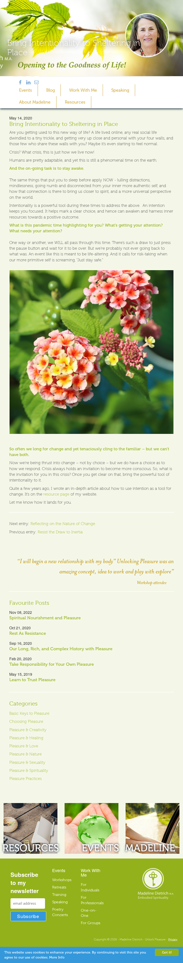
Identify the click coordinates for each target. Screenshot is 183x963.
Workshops (61, 880)
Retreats (59, 887)
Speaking (120, 90)
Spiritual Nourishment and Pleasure (45, 617)
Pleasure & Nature (25, 754)
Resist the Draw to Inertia (60, 532)
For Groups (90, 923)
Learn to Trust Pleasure (32, 679)
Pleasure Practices (25, 778)
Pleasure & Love (23, 746)
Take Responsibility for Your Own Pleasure (51, 664)
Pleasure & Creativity (27, 729)
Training (59, 895)
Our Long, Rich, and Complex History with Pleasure (60, 648)
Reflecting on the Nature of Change (62, 523)
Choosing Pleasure (26, 721)
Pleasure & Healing (26, 737)
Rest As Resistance (27, 633)
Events (100, 848)
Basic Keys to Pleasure (29, 713)
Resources (75, 102)
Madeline (150, 848)
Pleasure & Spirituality (28, 770)
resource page (56, 494)
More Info (57, 957)
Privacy (172, 939)
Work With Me (83, 90)
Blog (50, 90)
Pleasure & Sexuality (27, 762)
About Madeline (35, 102)
